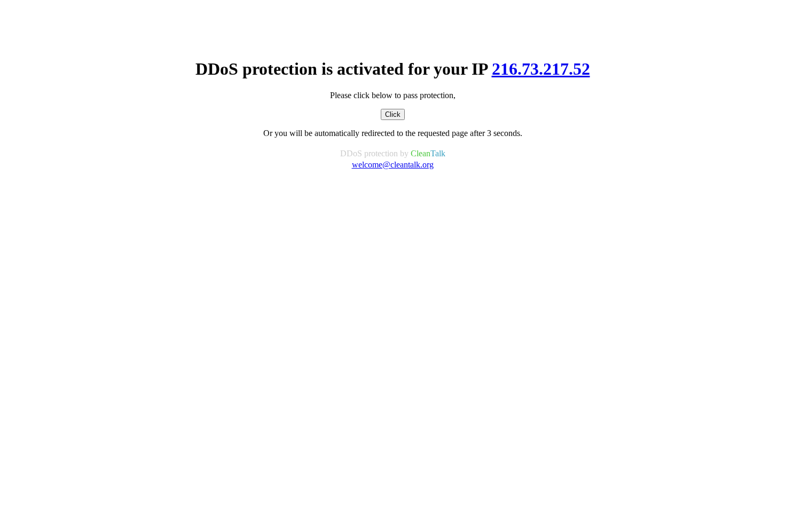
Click (393, 114)
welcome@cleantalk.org (393, 164)
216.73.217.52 (541, 68)
